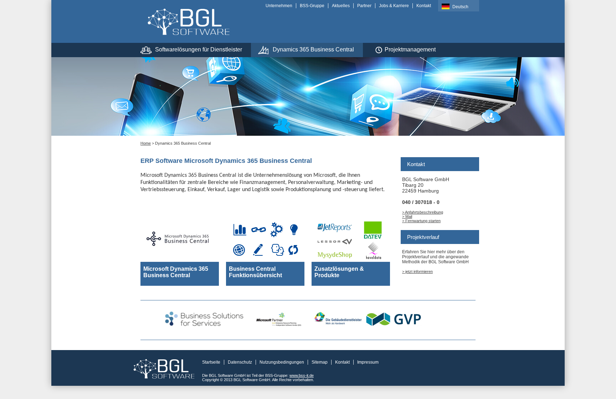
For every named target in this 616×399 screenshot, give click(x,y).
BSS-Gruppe (312, 5)
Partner (364, 5)
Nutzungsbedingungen (282, 362)
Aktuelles (341, 5)
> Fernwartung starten (421, 221)
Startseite (211, 362)
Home (145, 143)
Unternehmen (279, 5)
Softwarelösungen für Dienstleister (198, 49)
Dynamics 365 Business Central (313, 49)
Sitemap (320, 362)
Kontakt (423, 5)
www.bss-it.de (301, 375)
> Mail (407, 216)
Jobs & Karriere (394, 5)
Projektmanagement (410, 49)
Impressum (368, 362)
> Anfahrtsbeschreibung (422, 212)
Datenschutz (240, 362)
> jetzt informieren (417, 271)
